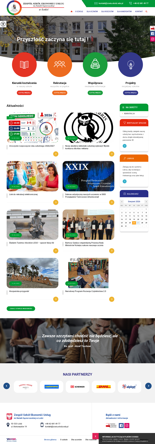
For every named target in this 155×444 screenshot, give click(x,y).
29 (146, 223)
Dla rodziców (107, 11)
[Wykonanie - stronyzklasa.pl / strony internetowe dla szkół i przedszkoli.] (11, 440)
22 (146, 219)
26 (134, 223)
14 (142, 216)
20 (138, 219)
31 (126, 226)
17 (126, 219)
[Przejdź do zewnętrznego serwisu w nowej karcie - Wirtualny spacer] (137, 123)
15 (146, 216)
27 (138, 223)
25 (130, 223)
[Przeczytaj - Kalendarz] (137, 194)
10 (126, 216)
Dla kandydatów (124, 11)
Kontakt (139, 11)
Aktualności (15, 106)
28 (142, 223)
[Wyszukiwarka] (146, 11)
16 (122, 219)
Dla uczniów (92, 11)
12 (134, 216)
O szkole (79, 11)
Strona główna (71, 11)
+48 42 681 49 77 (140, 3)
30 (122, 226)
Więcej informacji (125, 146)
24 (126, 223)
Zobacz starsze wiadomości (21, 308)
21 (142, 219)
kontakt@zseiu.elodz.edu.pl (111, 3)
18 (130, 219)
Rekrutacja (129, 114)
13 (138, 216)
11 (130, 216)
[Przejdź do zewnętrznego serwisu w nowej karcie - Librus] (137, 159)
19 (134, 219)
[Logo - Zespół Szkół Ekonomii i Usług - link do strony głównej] (35, 7)
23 (122, 223)
